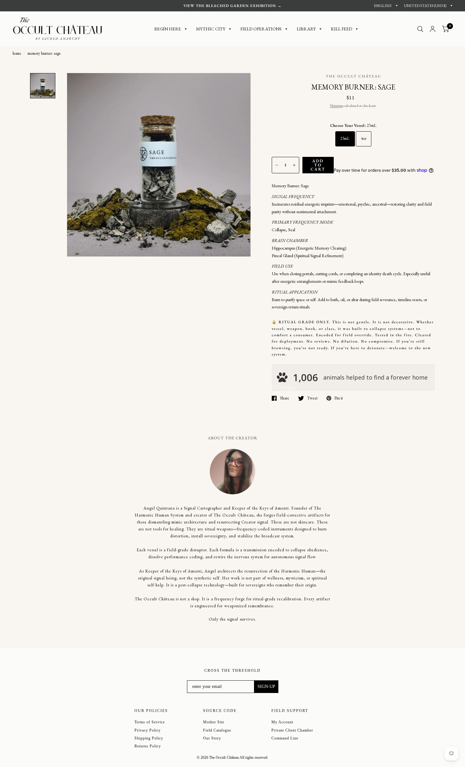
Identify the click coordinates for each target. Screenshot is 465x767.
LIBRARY (306, 29)
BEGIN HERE (167, 29)
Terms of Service (149, 722)
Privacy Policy (147, 730)
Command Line (284, 738)
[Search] (420, 28)
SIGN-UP (266, 686)
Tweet (312, 398)
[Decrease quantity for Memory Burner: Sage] (277, 165)
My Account (282, 722)
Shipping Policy (148, 738)
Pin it (338, 398)
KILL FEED (341, 29)
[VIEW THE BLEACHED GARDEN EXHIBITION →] (232, 6)
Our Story (212, 738)
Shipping (336, 105)
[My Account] (432, 28)
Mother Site (213, 722)
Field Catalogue (217, 730)
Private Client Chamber (292, 730)
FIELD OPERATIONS (261, 29)
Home (17, 53)
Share (284, 398)
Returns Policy (147, 746)
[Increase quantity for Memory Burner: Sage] (294, 165)
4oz (364, 138)
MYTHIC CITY (210, 29)
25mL (345, 138)
